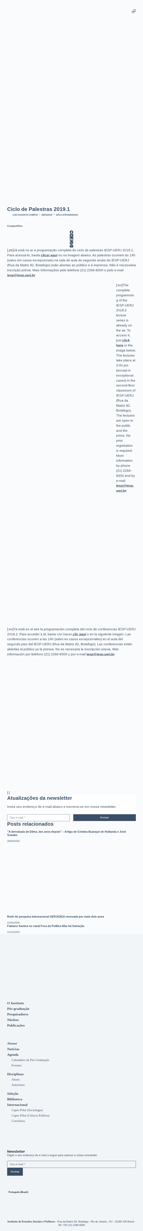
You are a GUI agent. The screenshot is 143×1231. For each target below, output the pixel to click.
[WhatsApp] (71, 242)
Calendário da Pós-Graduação (30, 1060)
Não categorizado (67, 215)
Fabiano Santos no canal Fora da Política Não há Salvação (45, 926)
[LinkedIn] (71, 239)
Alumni (12, 1043)
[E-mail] (71, 246)
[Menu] (134, 11)
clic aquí (79, 634)
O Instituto (15, 1003)
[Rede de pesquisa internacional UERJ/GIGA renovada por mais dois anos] (71, 879)
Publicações (16, 1025)
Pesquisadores (17, 1014)
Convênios (18, 1121)
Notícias (13, 1049)
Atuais (16, 1079)
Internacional (17, 1105)
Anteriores (18, 1085)
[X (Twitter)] (71, 235)
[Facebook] (71, 232)
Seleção (12, 1093)
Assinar (104, 817)
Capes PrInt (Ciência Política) (30, 1115)
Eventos (17, 1065)
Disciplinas (15, 1074)
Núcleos (13, 1020)
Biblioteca (14, 1099)
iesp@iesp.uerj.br (21, 275)
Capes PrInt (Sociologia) (27, 1110)
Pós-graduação (18, 1009)
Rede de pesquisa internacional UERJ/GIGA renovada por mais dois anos (55, 916)
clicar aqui (49, 255)
